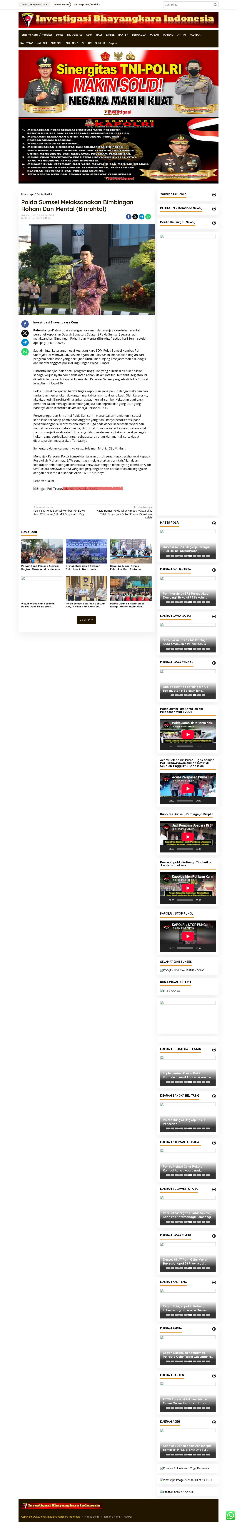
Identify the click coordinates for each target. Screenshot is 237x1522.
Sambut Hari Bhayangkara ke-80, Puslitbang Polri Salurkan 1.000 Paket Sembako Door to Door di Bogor (187, 642)
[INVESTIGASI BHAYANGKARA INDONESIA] (118, 19)
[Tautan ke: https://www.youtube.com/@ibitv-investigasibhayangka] (214, 194)
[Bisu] (205, 746)
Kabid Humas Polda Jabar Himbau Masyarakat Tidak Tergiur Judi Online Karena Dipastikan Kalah (124, 512)
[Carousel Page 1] (168, 556)
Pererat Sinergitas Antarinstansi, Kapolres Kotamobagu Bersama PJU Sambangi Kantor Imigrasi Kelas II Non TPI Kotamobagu (186, 1215)
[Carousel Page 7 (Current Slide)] (194, 556)
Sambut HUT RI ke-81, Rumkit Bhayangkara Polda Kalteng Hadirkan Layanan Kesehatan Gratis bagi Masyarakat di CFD (185, 1308)
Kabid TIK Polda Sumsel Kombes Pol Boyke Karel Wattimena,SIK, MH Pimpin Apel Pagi (59, 511)
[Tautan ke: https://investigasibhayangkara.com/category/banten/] (214, 1376)
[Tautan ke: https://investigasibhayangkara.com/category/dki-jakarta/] (214, 570)
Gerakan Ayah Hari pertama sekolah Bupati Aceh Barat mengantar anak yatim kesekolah (187, 1448)
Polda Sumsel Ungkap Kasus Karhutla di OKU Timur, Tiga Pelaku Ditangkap (188, 1075)
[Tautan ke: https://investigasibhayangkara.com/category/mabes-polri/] (214, 523)
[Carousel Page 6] (190, 556)
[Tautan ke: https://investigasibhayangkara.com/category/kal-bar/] (214, 1143)
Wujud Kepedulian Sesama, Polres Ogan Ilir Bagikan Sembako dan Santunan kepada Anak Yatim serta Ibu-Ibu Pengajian (41, 605)
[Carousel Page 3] (177, 556)
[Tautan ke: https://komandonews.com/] (214, 208)
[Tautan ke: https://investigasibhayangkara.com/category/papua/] (214, 1329)
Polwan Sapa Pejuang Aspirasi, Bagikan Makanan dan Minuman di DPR (41, 567)
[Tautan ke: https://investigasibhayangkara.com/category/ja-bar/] (214, 616)
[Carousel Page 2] (172, 556)
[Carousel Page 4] (181, 556)
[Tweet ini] (135, 216)
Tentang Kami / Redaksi (118, 1516)
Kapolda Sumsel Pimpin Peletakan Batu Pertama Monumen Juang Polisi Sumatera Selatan (130, 567)
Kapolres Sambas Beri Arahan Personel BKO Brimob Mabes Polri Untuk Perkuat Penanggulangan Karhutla (187, 1168)
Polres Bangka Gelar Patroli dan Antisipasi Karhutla (186, 1122)
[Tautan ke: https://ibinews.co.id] (214, 223)
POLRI (39, 218)
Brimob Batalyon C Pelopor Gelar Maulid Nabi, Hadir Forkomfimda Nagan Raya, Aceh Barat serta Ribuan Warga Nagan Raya (86, 567)
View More (86, 620)
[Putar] (165, 746)
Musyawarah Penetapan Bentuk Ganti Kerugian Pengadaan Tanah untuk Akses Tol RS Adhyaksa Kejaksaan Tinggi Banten (187, 1401)
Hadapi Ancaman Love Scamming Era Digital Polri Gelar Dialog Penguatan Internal (187, 595)
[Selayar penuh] (211, 746)
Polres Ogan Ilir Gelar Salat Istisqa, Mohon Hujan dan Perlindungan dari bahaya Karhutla (127, 605)
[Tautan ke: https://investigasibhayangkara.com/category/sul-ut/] (214, 1189)
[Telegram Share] (141, 216)
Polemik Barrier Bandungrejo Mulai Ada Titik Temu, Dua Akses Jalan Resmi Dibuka (185, 1261)
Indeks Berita (91, 1516)
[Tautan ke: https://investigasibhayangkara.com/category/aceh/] (214, 1422)
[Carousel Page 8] (199, 556)
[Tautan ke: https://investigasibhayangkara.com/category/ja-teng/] (214, 663)
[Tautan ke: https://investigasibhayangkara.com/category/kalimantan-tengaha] (214, 1282)
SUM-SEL (47, 218)
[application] (188, 734)
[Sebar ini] (128, 216)
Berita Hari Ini (28, 218)
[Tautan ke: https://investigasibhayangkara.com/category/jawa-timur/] (214, 1236)
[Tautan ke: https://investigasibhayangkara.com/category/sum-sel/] (214, 1049)
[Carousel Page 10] (208, 556)
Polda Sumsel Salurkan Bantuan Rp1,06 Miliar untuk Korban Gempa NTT (85, 605)
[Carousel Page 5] (186, 556)
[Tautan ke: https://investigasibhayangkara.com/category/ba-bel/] (214, 1096)
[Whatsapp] (148, 216)
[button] (215, 4)
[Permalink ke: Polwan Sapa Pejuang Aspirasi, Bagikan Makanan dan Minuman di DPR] (42, 551)
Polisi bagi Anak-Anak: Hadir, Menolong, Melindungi (183, 549)
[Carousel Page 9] (203, 556)
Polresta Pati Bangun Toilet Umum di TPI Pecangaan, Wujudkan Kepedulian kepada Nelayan (187, 689)
